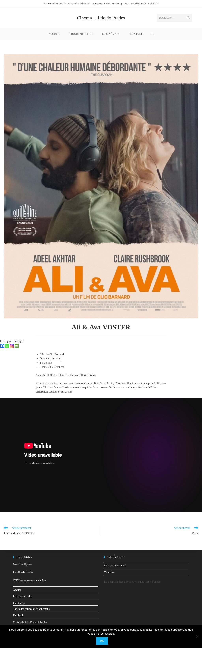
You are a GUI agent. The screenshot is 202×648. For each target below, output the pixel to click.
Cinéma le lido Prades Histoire (30, 622)
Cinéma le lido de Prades (101, 17)
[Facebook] (2, 346)
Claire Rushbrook (68, 375)
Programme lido (22, 596)
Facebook (18, 615)
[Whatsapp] (7, 346)
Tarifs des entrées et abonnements (31, 608)
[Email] (17, 346)
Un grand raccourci (114, 565)
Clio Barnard (56, 354)
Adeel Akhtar (49, 375)
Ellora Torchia (87, 375)
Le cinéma (19, 603)
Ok (102, 640)
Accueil (17, 589)
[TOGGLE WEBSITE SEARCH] (152, 34)
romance (55, 358)
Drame (43, 358)
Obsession (109, 572)
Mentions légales (22, 564)
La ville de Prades (23, 572)
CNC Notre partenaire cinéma (29, 580)
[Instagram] (12, 346)
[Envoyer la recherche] (188, 18)
